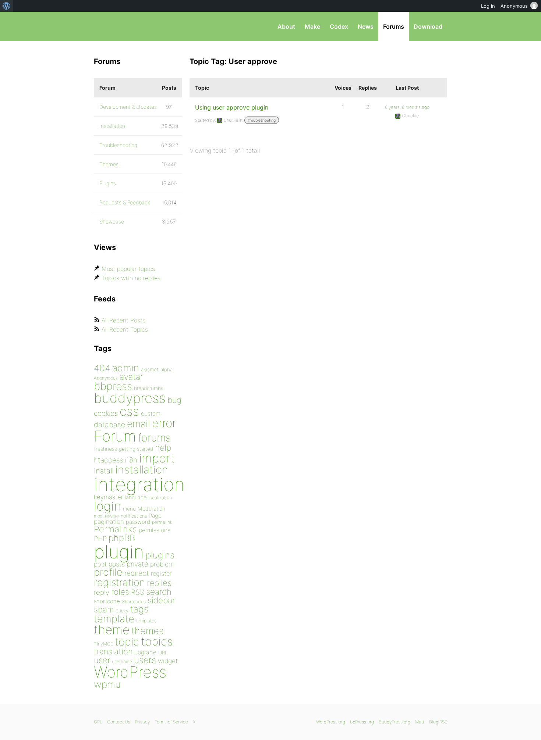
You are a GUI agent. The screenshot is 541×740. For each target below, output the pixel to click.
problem (162, 564)
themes (147, 630)
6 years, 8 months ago (407, 107)
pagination (109, 521)
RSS (137, 592)
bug (174, 400)
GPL (98, 722)
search (159, 592)
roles (120, 592)
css (129, 411)
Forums (393, 26)
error (164, 423)
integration (139, 484)
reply (101, 592)
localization (160, 497)
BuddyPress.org (394, 722)
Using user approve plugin (231, 107)
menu (129, 509)
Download (428, 26)
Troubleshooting (262, 120)
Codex (339, 26)
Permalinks (115, 529)
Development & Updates (128, 107)
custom (150, 413)
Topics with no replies (131, 278)
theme (112, 629)
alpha (166, 369)
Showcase (111, 221)
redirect (136, 573)
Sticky (122, 611)
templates (146, 620)
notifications (134, 516)
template (114, 619)
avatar (131, 377)
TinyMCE (103, 644)
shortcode (107, 601)
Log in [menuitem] (488, 6)
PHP (100, 539)
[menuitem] (6, 6)
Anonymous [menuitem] (514, 6)
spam (104, 609)
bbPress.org (132, 26)
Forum (115, 436)
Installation (112, 126)
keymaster (108, 497)
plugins (160, 555)
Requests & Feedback (124, 202)
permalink (162, 522)
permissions (154, 530)
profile (108, 572)
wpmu (107, 684)
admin (125, 367)
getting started (136, 449)
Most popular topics (128, 268)
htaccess (108, 459)
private (137, 564)
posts (117, 564)
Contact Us (118, 722)
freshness (105, 449)
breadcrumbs (148, 388)
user (102, 660)
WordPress (130, 672)
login (107, 506)
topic (127, 641)
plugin (119, 552)
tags (139, 609)
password (138, 521)
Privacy (142, 722)
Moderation (151, 508)
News (366, 26)
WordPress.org (330, 722)
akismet (150, 369)
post (100, 564)
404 (102, 367)
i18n (131, 460)
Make (312, 26)
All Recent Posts (123, 320)
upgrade (145, 652)
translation (113, 651)
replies (159, 583)
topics (157, 641)
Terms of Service (171, 722)
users (145, 659)
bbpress (113, 386)
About (286, 26)
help (163, 448)
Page (155, 515)
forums (154, 437)
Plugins (107, 183)
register (161, 573)
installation (141, 469)
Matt (419, 722)
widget (168, 661)
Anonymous (106, 378)
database (109, 424)
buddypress (130, 398)
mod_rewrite (106, 516)
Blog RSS (438, 722)
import (157, 458)
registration (119, 582)
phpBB (122, 538)
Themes (109, 164)
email (138, 423)
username (122, 661)
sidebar (161, 600)
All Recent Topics (125, 329)
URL (162, 652)
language (135, 497)
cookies (106, 413)
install (103, 470)
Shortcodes (134, 601)
